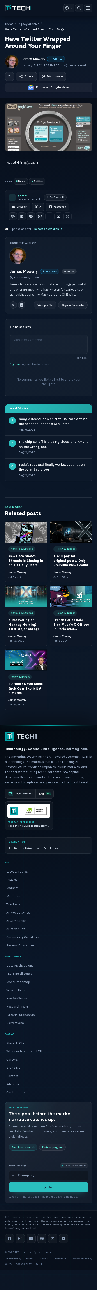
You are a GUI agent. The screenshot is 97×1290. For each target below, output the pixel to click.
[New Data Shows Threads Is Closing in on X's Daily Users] (26, 532)
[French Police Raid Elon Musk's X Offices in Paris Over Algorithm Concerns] (71, 596)
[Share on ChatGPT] (13, 216)
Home (9, 24)
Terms (29, 1258)
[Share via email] (58, 216)
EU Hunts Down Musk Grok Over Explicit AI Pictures (25, 688)
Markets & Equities (22, 549)
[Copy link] (49, 216)
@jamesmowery (20, 277)
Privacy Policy (13, 1258)
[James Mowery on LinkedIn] (21, 305)
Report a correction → (48, 229)
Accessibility (24, 1263)
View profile (45, 305)
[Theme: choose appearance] (68, 8)
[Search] (79, 8)
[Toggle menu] (88, 8)
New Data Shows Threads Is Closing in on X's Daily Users (25, 560)
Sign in (15, 364)
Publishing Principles (24, 848)
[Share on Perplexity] (22, 216)
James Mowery (33, 59)
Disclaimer (59, 1258)
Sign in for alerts (73, 305)
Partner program (52, 1147)
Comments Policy (81, 1258)
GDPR (39, 1263)
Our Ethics (51, 848)
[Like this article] (9, 76)
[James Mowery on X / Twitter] (13, 305)
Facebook (60, 206)
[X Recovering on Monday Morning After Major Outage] (26, 596)
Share (29, 76)
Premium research (23, 1147)
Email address (17, 1165)
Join (51, 1187)
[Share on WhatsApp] (40, 216)
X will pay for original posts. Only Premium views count (70, 560)
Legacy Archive (28, 24)
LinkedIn (22, 206)
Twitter (37, 181)
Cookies (43, 1258)
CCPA (8, 1263)
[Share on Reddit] (31, 216)
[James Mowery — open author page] (11, 61)
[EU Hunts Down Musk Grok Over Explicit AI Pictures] (26, 660)
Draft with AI (57, 197)
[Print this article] (67, 216)
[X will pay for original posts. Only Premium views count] (71, 532)
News (20, 181)
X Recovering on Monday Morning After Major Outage (23, 624)
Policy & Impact (64, 549)
